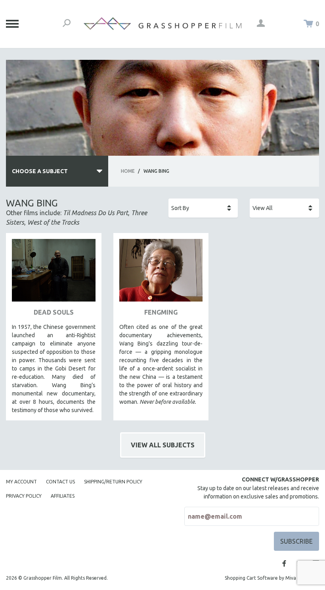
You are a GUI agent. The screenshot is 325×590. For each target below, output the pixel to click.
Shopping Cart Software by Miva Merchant (272, 577)
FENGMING (161, 312)
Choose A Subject (40, 171)
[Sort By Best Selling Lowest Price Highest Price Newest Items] (203, 208)
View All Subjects (163, 445)
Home (128, 171)
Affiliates (63, 495)
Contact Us (60, 481)
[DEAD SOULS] (54, 273)
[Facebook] (284, 563)
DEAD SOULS (54, 312)
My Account (21, 481)
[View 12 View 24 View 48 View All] (284, 208)
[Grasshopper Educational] (162, 23)
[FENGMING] (161, 273)
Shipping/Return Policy (113, 481)
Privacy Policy (24, 495)
